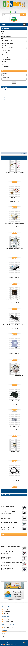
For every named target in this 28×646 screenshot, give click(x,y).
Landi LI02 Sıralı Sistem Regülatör (14, 375)
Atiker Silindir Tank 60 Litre (8, 511)
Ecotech (5, 109)
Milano (5, 134)
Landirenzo (6, 128)
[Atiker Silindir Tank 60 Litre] (24, 513)
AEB (5, 89)
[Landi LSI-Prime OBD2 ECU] (14, 262)
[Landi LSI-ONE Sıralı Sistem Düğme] (14, 287)
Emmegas (6, 114)
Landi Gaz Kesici (14, 451)
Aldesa (5, 93)
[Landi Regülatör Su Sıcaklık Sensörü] (14, 161)
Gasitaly (5, 120)
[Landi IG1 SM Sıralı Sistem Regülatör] (14, 211)
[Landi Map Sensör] (14, 389)
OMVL (5, 140)
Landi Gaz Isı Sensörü (14, 197)
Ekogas (5, 111)
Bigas (5, 99)
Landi (5, 126)
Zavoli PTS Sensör (6, 557)
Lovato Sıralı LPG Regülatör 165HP (10, 546)
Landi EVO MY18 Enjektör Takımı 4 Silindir (14, 324)
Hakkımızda (6, 606)
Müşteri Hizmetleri (8, 624)
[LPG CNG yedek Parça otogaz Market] (14, 4)
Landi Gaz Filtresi (14, 426)
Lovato (5, 130)
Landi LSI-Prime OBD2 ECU (14, 274)
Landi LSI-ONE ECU (14, 350)
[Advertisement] (14, 500)
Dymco (5, 107)
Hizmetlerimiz (6, 616)
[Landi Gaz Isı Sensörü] (14, 186)
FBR (5, 116)
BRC (5, 101)
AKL (5, 91)
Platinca (5, 142)
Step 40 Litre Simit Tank (7, 527)
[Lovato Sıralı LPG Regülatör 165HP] (24, 548)
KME (5, 124)
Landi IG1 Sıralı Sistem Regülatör (14, 248)
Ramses (5, 146)
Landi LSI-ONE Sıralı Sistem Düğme (14, 299)
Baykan (5, 97)
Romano (6, 148)
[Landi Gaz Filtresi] (14, 414)
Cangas (5, 103)
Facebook (19, 12)
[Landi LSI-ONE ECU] (14, 338)
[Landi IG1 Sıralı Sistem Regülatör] (14, 237)
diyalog (15, 644)
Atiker (5, 95)
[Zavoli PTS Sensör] (24, 558)
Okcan (5, 138)
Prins (5, 144)
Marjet (5, 132)
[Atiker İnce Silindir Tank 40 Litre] (24, 518)
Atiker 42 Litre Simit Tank (8, 506)
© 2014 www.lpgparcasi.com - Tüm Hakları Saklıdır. (11, 642)
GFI (4, 122)
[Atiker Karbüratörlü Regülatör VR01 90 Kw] (24, 564)
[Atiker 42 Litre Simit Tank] (24, 508)
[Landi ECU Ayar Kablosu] (14, 465)
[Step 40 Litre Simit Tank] (24, 529)
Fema (5, 118)
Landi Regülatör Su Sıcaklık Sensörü (14, 172)
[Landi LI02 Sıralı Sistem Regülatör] (14, 364)
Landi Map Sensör (14, 400)
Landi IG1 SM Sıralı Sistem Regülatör (14, 223)
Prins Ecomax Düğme (7, 568)
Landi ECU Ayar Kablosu (14, 477)
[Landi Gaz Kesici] (14, 440)
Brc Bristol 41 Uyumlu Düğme (9, 522)
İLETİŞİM (4, 630)
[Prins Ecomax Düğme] (24, 569)
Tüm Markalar (24, 153)
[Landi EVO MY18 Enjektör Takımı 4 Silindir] (14, 313)
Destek (12, 12)
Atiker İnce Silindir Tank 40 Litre (9, 517)
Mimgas (5, 136)
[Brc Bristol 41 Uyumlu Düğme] (24, 524)
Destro (5, 105)
